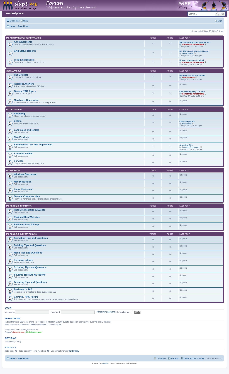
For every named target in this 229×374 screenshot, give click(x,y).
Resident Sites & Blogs (26, 224)
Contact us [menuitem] (161, 358)
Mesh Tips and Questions (28, 252)
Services (18, 161)
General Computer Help (27, 196)
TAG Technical (13, 170)
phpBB (105, 363)
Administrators (19, 332)
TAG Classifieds (14, 110)
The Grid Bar (21, 75)
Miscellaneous (13, 71)
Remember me (123, 312)
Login (8, 308)
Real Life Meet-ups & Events (29, 210)
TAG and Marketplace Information (23, 38)
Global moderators (34, 332)
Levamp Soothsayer (191, 147)
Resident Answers (24, 83)
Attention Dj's (186, 145)
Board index (24, 358)
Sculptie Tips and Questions (29, 274)
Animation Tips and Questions (31, 238)
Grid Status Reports (25, 50)
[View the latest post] (205, 44)
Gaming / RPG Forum (26, 296)
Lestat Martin (187, 53)
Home (12, 358)
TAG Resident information (19, 206)
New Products (21, 137)
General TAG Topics (25, 91)
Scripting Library (23, 260)
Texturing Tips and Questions (30, 282)
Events (17, 121)
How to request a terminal (191, 60)
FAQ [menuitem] (26, 21)
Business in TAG (23, 289)
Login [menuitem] (220, 21)
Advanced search (222, 14)
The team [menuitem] (175, 358)
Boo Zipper (187, 123)
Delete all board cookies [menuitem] (194, 358)
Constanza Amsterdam (193, 44)
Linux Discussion (23, 189)
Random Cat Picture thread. (192, 75)
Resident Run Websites (27, 217)
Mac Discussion (22, 181)
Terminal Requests (24, 59)
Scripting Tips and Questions (30, 267)
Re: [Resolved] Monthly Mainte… (194, 51)
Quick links (15, 21)
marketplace (14, 13)
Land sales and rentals (26, 130)
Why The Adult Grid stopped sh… (195, 42)
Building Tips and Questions (30, 245)
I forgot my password (105, 312)
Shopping (19, 113)
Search (217, 14)
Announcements (23, 42)
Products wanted (23, 153)
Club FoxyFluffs (187, 121)
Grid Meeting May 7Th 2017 (192, 92)
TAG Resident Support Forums (21, 234)
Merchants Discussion (26, 100)
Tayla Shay (74, 351)
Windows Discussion (25, 174)
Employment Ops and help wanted (33, 144)
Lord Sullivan (188, 77)
